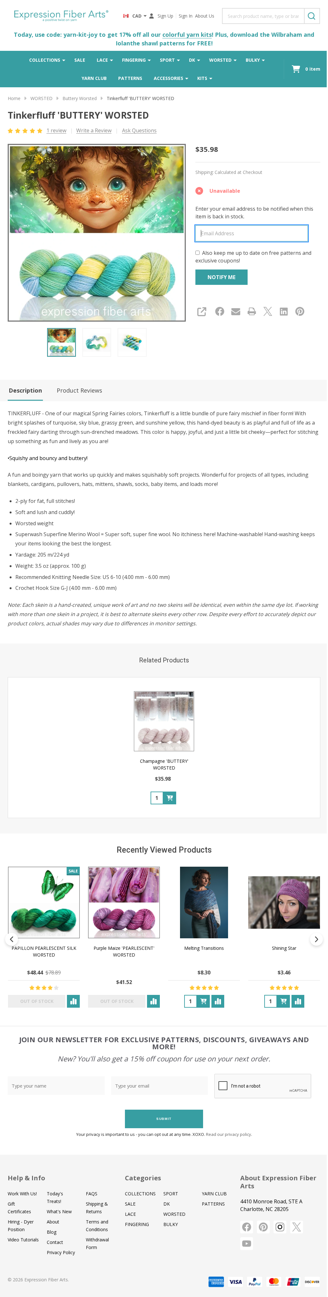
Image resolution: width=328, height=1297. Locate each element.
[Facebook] (219, 311)
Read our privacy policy (228, 1134)
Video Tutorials (23, 1240)
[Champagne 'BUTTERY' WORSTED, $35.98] (164, 721)
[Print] (251, 311)
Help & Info (26, 1178)
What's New (59, 1211)
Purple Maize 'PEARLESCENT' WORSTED (124, 951)
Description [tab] (25, 390)
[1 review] (25, 130)
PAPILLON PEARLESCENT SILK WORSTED (44, 951)
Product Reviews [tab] (79, 390)
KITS (202, 78)
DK (192, 60)
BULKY (253, 60)
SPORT (167, 60)
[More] (63, 60)
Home (14, 98)
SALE (79, 60)
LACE (102, 60)
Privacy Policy (61, 1252)
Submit (164, 1119)
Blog (51, 1232)
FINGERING (134, 60)
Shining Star (284, 948)
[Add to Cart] (169, 797)
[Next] (316, 939)
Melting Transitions (204, 948)
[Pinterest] (299, 311)
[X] (267, 311)
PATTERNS (130, 78)
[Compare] (73, 1001)
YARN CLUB (94, 78)
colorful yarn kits (187, 34)
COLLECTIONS (44, 60)
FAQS (91, 1194)
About (53, 1222)
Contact (55, 1242)
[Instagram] (280, 1227)
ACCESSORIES (168, 78)
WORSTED (220, 60)
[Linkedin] (283, 311)
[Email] (235, 311)
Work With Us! (22, 1194)
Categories (143, 1178)
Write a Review (93, 130)
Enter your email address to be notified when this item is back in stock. (254, 212)
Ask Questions (139, 130)
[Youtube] (246, 1243)
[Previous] (11, 939)
